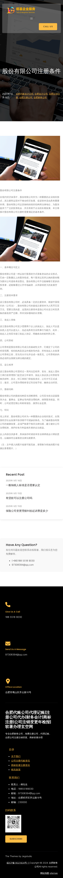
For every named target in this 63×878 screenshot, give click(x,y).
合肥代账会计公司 (24, 93)
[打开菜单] (31, 18)
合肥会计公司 (41, 93)
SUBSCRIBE (16, 838)
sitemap (54, 873)
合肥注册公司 (25, 97)
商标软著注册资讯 (20, 765)
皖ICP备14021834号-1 (18, 862)
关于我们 (16, 756)
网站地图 (44, 873)
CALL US (48, 26)
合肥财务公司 (40, 97)
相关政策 (16, 769)
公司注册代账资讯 (20, 760)
